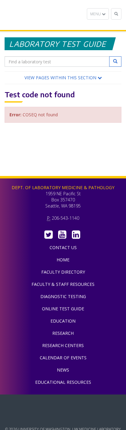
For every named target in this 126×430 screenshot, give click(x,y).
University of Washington (63, 417)
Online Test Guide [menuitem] (63, 309)
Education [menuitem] (63, 321)
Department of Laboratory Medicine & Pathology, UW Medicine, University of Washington (36, 15)
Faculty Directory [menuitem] (63, 272)
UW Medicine (63, 403)
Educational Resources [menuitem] (63, 382)
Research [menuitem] (63, 333)
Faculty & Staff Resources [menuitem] (62, 284)
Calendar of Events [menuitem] (63, 358)
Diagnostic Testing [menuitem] (63, 296)
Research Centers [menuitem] (63, 345)
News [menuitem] (63, 370)
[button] (63, 78)
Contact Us (63, 247)
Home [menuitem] (63, 260)
